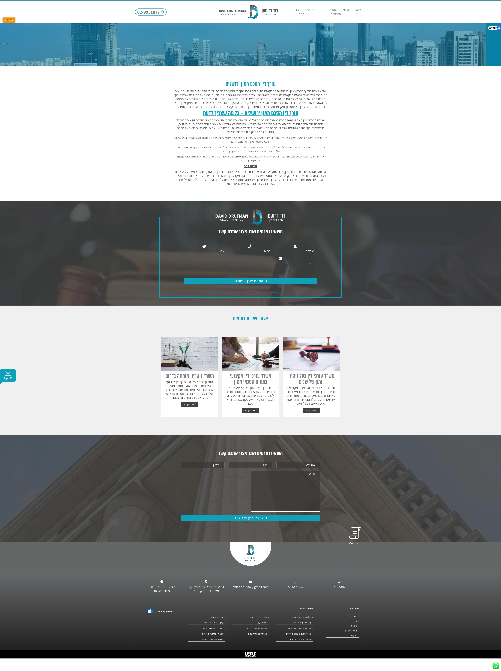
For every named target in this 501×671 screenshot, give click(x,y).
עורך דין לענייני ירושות (302, 622)
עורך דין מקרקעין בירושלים (212, 633)
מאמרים (309, 10)
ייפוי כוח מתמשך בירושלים (212, 639)
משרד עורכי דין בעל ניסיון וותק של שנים (311, 379)
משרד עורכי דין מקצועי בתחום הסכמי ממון (250, 379)
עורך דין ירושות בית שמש (257, 628)
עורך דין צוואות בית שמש (213, 628)
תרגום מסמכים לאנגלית (301, 617)
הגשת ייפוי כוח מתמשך (258, 617)
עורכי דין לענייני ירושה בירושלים (298, 633)
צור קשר (299, 12)
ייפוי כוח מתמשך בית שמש (300, 639)
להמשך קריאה (311, 410)
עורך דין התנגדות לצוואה (213, 622)
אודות (345, 10)
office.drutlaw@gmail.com (250, 587)
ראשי (358, 10)
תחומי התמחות (335, 12)
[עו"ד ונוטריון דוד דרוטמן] (248, 12)
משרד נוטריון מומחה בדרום (189, 376)
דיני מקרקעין (262, 622)
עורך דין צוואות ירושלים (257, 633)
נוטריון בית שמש (216, 617)
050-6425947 (295, 587)
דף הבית (354, 616)
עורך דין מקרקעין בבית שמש (299, 628)
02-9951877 (339, 587)
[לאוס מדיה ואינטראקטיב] (250, 654)
